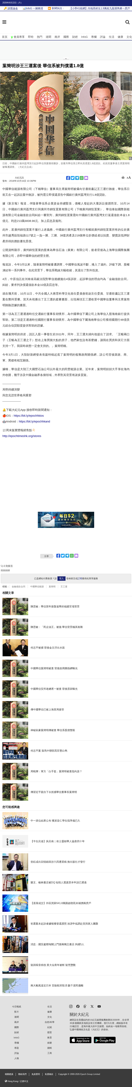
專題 (16, 1048)
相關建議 (9, 1074)
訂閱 (80, 578)
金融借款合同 (18, 586)
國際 (66, 36)
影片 (16, 1011)
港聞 (48, 36)
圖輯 (49, 1048)
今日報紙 (16, 1006)
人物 (16, 1058)
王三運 (64, 586)
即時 (30, 36)
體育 (49, 1032)
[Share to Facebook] (68, 178)
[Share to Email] (86, 178)
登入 (61, 578)
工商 (49, 1053)
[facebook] (77, 1006)
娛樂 (49, 1042)
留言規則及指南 (5, 570)
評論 (102, 36)
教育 (49, 1037)
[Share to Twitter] (73, 178)
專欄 (94, 36)
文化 (129, 36)
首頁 (4, 36)
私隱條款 (49, 1074)
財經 (75, 36)
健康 (120, 36)
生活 (111, 36)
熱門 (39, 36)
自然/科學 (49, 1022)
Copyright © (64, 1074)
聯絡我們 (22, 1074)
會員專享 (19, 36)
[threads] (85, 1006)
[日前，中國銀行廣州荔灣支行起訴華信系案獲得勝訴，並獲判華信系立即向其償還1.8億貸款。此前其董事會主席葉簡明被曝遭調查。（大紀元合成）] (66, 116)
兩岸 (57, 36)
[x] (92, 1006)
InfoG (84, 36)
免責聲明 (36, 1074)
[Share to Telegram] (77, 178)
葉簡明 (52, 586)
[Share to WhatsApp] (82, 178)
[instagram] (70, 1006)
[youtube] (99, 1006)
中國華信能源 (37, 586)
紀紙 (49, 1027)
